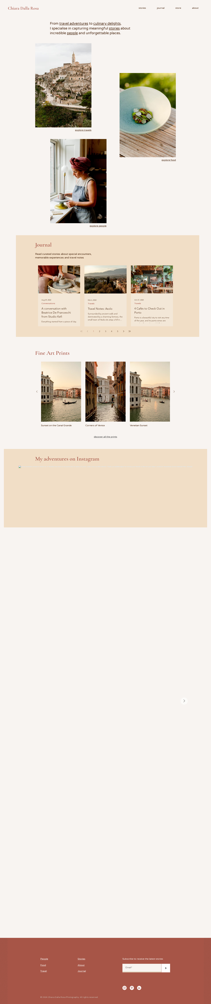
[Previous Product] (37, 391)
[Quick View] (61, 392)
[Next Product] (174, 391)
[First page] (81, 331)
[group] (105, 394)
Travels (91, 303)
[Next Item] (184, 701)
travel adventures (73, 23)
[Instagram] (124, 988)
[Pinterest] (132, 988)
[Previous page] (87, 331)
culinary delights (107, 23)
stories (114, 28)
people (72, 33)
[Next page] (123, 331)
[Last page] (129, 331)
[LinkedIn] (139, 988)
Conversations (48, 303)
